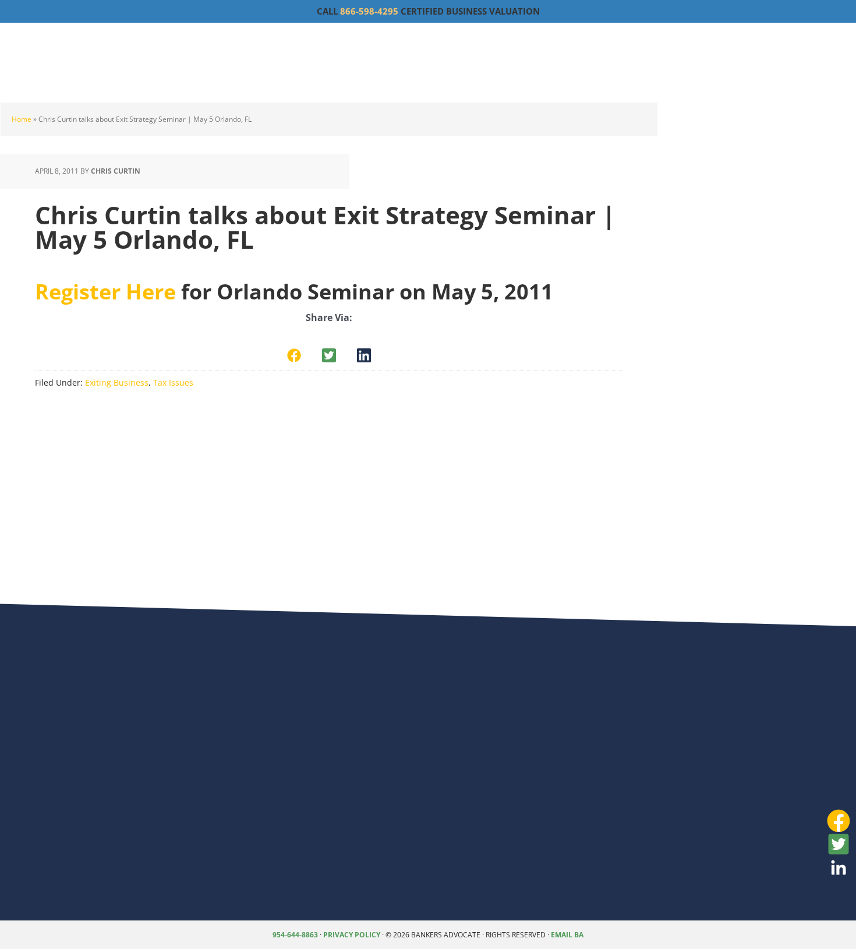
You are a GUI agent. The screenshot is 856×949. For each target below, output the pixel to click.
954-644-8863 (295, 935)
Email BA (567, 935)
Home (21, 119)
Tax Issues (173, 382)
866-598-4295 (369, 11)
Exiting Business (116, 382)
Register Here (105, 291)
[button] (294, 355)
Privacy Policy (351, 935)
